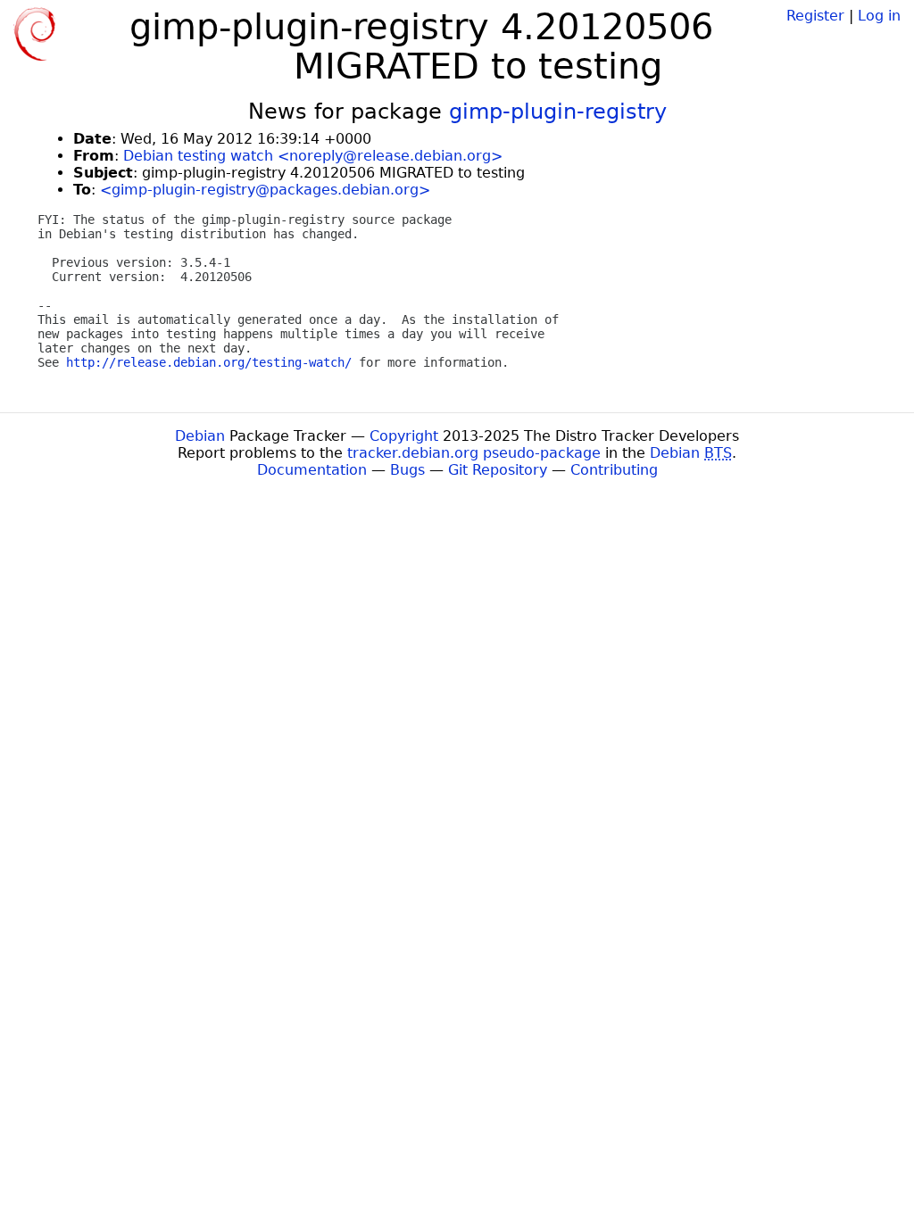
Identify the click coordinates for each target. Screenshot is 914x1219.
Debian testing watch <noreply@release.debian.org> (313, 155)
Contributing (614, 469)
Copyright (404, 435)
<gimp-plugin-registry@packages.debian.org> (265, 189)
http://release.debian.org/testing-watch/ (209, 362)
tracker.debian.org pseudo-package (474, 452)
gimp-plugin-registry (558, 111)
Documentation (312, 469)
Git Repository (497, 469)
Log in (879, 15)
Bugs (407, 469)
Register (815, 15)
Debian (200, 435)
